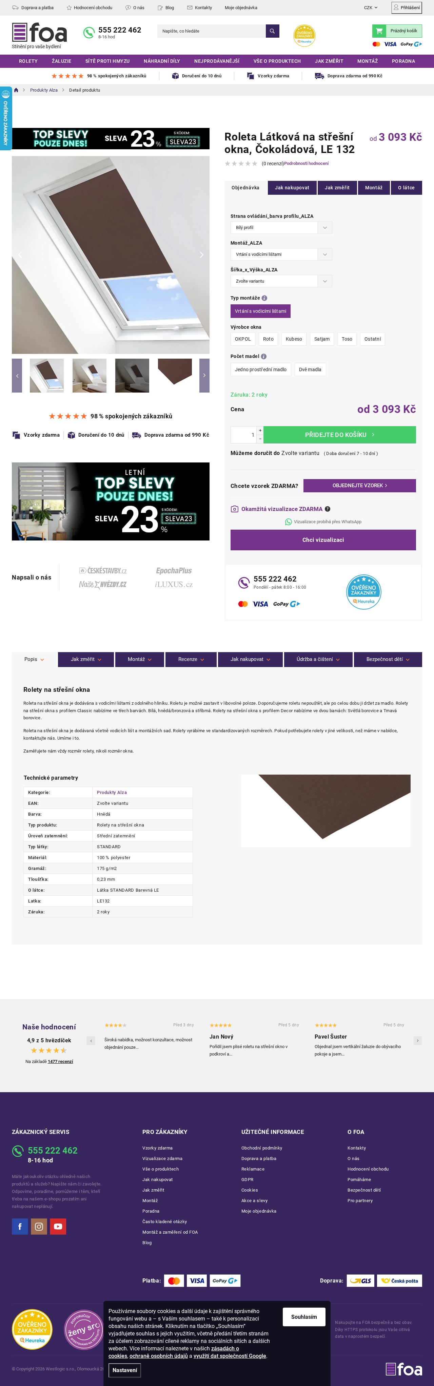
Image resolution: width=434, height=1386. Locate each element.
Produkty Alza (112, 792)
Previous (17, 376)
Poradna (151, 1211)
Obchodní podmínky (261, 1148)
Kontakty (203, 7)
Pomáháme (359, 1179)
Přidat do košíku (339, 434)
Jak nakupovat (292, 187)
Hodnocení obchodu (93, 7)
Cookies (249, 1190)
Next (204, 376)
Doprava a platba (37, 7)
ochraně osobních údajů (159, 1356)
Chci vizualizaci (323, 539)
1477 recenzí (60, 1061)
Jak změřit (337, 187)
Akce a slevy (254, 1200)
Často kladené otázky (164, 1221)
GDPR (247, 1179)
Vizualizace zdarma (162, 1158)
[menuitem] (28, 61)
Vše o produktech (160, 1169)
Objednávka (246, 187)
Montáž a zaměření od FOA (170, 1232)
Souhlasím (304, 1317)
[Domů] (16, 90)
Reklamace (253, 1169)
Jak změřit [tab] (83, 659)
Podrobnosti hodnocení (306, 163)
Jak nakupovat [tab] (247, 659)
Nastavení (125, 1370)
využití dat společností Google (230, 1356)
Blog (169, 7)
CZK (368, 7)
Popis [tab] (30, 659)
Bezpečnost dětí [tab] (385, 659)
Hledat (272, 31)
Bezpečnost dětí (364, 1190)
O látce (406, 187)
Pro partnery (360, 1200)
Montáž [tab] (136, 659)
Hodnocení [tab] (190, 659)
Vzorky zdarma (157, 1148)
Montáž (374, 187)
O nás (138, 7)
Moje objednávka (241, 7)
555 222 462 (119, 30)
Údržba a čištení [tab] (315, 659)
